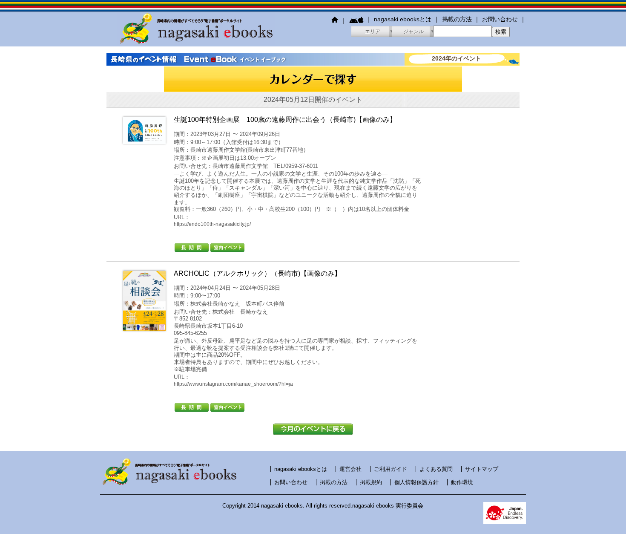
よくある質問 (436, 469)
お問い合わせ (500, 19)
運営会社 (350, 469)
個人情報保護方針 (416, 482)
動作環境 (462, 482)
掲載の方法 (457, 19)
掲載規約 (371, 482)
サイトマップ (481, 469)
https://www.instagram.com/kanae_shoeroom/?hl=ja (233, 384)
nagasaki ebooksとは (402, 19)
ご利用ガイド (390, 469)
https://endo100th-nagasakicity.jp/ (212, 224)
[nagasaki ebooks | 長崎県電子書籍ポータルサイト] (196, 42)
